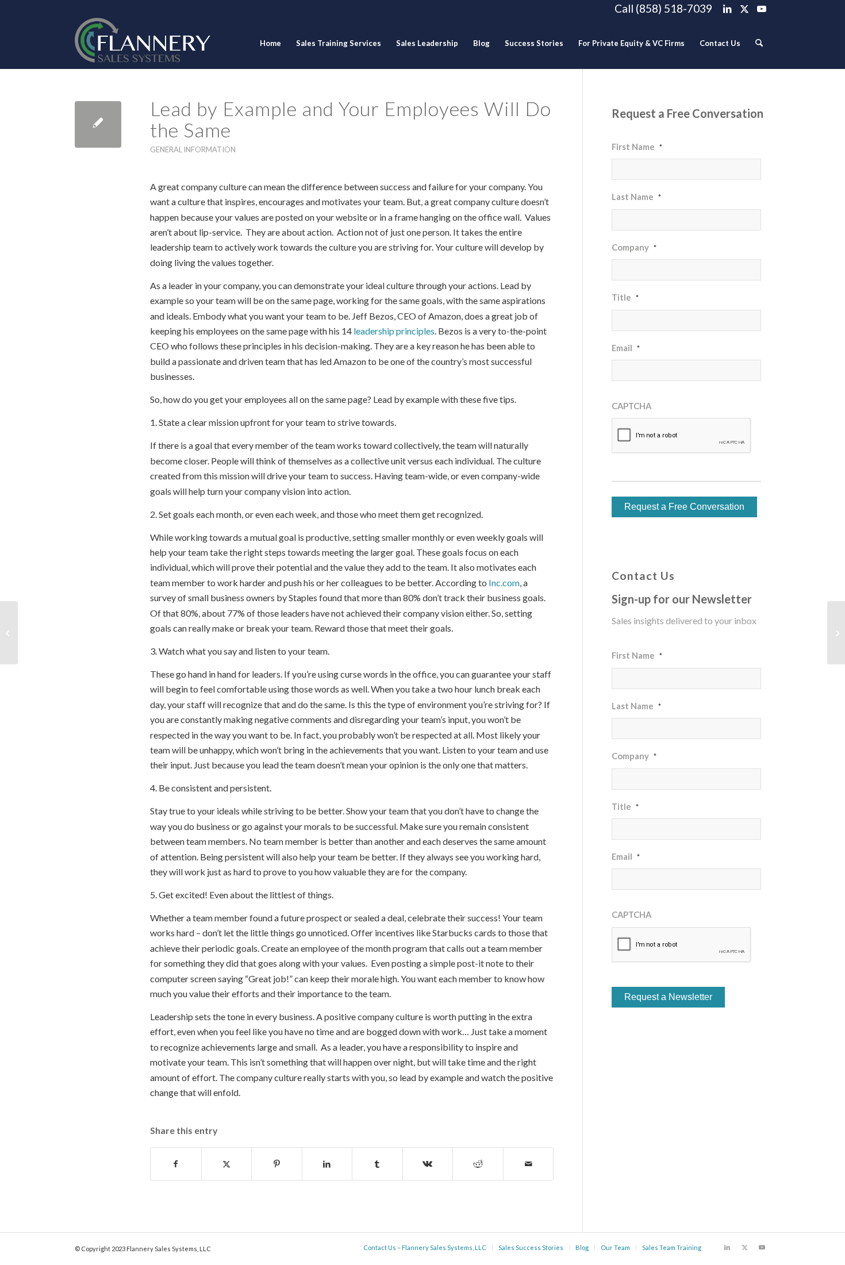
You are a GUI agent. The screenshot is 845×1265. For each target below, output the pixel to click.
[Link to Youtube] (761, 8)
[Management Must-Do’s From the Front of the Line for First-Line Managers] (9, 632)
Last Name (636, 196)
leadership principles (394, 330)
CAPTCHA (631, 406)
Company (634, 247)
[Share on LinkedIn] (327, 1164)
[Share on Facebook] (176, 1164)
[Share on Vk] (428, 1164)
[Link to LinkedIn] (727, 8)
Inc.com (504, 582)
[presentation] (681, 435)
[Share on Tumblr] (377, 1164)
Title (625, 297)
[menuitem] (270, 43)
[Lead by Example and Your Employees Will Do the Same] (98, 124)
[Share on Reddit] (478, 1164)
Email (626, 348)
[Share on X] (227, 1164)
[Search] (759, 43)
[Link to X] (744, 8)
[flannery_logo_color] (142, 43)
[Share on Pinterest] (277, 1164)
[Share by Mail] (529, 1164)
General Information (193, 149)
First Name (637, 146)
